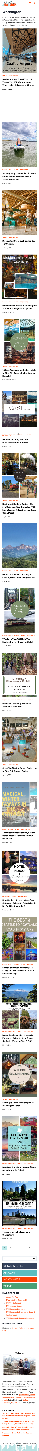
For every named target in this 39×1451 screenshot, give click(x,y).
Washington (13, 75)
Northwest (11, 1279)
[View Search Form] (35, 3)
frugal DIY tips (16, 1403)
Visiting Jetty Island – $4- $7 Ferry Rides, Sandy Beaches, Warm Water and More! (19, 176)
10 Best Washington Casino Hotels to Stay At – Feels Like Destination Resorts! (19, 373)
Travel (5, 75)
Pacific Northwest (9, 700)
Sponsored (6, 896)
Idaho (4, 434)
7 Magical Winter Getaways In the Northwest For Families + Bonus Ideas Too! (18, 836)
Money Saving (7, 170)
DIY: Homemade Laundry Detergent (20, 1318)
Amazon (9, 1272)
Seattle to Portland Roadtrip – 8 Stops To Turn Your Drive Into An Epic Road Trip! (18, 971)
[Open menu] (30, 3)
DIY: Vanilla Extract (13, 1303)
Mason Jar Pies (12, 1297)
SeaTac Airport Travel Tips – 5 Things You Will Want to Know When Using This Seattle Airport (18, 82)
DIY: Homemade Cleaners (16, 1309)
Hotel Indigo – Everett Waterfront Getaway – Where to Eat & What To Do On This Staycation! (19, 903)
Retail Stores (13, 1265)
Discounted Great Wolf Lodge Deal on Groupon (17, 1434)
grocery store (24, 1395)
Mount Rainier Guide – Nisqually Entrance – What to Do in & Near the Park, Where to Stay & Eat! (17, 1038)
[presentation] (19, 50)
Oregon (22, 434)
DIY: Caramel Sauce (14, 1306)
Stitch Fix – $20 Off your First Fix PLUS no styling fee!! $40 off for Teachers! (18, 1428)
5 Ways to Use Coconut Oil (16, 1300)
